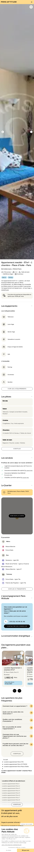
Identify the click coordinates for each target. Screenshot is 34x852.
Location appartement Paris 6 (11, 795)
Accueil (5, 759)
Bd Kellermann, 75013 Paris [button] (11, 269)
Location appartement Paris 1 (11, 784)
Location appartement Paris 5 (11, 793)
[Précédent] (2, 131)
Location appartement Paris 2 (11, 786)
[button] (17, 306)
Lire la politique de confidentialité (11, 845)
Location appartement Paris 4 (11, 790)
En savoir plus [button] (29, 470)
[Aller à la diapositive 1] (12, 662)
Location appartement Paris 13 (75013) (15, 764)
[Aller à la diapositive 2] (14, 662)
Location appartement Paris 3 (11, 788)
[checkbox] (31, 7)
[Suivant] (31, 131)
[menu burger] (31, 2)
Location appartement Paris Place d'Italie (16, 766)
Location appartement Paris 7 (11, 797)
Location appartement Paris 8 (11, 800)
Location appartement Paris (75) (14, 762)
